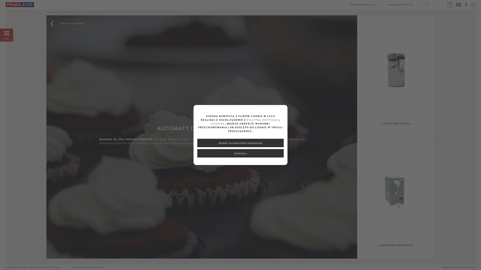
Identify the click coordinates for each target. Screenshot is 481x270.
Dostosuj (240, 153)
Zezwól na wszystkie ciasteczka (240, 143)
